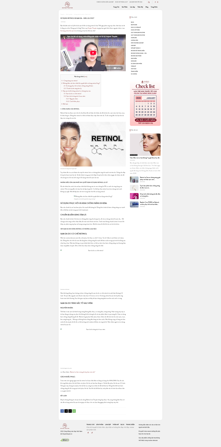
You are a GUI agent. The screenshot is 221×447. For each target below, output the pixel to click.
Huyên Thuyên (92, 28)
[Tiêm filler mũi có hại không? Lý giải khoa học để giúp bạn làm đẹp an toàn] (145, 145)
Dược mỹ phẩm (69, 14)
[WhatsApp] (74, 411)
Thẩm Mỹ (133, 66)
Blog (132, 22)
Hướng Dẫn (134, 40)
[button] (149, 2)
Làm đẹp (133, 45)
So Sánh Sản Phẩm (136, 63)
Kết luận (64, 104)
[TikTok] (92, 433)
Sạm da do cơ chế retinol (72, 94)
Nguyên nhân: (72, 99)
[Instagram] (157, 2)
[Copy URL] (70, 411)
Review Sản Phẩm (136, 56)
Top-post (133, 68)
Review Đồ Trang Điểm (138, 50)
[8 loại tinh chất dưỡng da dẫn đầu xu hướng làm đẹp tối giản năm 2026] (134, 196)
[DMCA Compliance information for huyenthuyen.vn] (64, 441)
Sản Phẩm (134, 58)
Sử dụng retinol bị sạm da (68, 31)
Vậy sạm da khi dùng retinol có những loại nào (76, 91)
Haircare (134, 37)
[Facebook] (155, 2)
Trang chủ (62, 14)
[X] (66, 411)
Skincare (133, 61)
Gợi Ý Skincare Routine (138, 32)
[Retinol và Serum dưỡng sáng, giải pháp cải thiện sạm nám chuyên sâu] (134, 180)
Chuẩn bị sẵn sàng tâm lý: (73, 88)
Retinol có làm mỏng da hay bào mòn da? (82, 372)
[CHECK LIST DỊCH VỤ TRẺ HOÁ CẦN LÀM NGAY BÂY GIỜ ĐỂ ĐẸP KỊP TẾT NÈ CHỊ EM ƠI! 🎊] (145, 103)
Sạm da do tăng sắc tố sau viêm (74, 96)
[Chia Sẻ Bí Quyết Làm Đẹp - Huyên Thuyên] (76, 5)
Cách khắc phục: (73, 101)
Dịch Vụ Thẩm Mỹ (136, 27)
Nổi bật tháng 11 (135, 48)
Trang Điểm (134, 71)
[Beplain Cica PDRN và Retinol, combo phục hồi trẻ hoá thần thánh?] (134, 204)
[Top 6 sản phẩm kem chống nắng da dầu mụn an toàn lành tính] (134, 188)
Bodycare (134, 24)
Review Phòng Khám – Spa (139, 53)
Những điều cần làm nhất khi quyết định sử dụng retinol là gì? (80, 83)
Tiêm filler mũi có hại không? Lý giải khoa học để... (145, 158)
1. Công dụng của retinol (69, 81)
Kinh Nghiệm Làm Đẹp (137, 43)
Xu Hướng (134, 74)
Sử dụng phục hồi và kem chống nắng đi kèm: (79, 86)
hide (85, 76)
